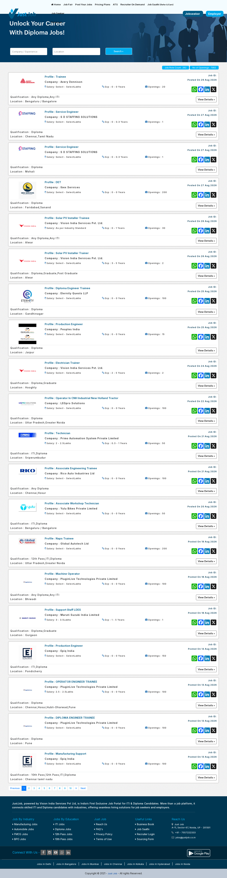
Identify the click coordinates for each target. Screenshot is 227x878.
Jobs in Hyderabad (159, 864)
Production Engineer (69, 324)
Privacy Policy (104, 834)
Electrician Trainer (68, 362)
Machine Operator (68, 573)
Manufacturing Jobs (25, 824)
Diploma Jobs (63, 829)
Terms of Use (104, 839)
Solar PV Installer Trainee (72, 218)
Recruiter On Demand (132, 4)
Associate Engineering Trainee (76, 468)
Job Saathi (160, 4)
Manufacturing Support (71, 753)
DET (58, 182)
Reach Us (101, 824)
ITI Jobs (60, 824)
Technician (63, 433)
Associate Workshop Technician (77, 503)
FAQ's (99, 829)
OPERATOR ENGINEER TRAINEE (76, 681)
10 (70, 788)
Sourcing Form (145, 839)
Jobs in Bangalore (66, 864)
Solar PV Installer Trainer (72, 253)
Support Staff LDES (68, 609)
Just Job (113, 873)
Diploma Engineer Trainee (73, 288)
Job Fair (68, 4)
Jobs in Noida (182, 864)
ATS (115, 4)
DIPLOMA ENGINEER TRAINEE (75, 717)
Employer (56, 22)
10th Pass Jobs (64, 839)
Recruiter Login (146, 834)
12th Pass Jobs (63, 834)
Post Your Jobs (83, 4)
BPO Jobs (20, 839)
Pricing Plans (102, 4)
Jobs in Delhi (44, 864)
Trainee (61, 76)
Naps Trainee (65, 538)
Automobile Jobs (24, 829)
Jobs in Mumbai (90, 864)
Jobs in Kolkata (135, 864)
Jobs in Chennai (113, 864)
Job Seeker (57, 13)
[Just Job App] (198, 852)
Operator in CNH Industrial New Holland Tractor (87, 398)
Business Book (145, 824)
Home (57, 4)
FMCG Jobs (21, 834)
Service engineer (67, 111)
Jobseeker (193, 13)
